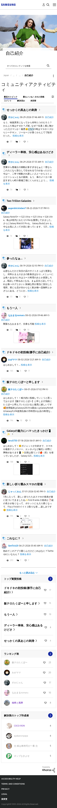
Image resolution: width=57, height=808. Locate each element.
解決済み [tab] (21, 101)
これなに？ (13, 538)
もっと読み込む (27, 572)
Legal (4, 794)
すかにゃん (13, 117)
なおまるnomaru (16, 315)
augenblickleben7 (17, 208)
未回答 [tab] (33, 101)
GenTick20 (13, 545)
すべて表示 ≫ (28, 579)
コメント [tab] (8, 101)
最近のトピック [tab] (10, 97)
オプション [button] (49, 76)
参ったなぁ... (15, 258)
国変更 (4, 799)
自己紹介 (49, 117)
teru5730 (12, 440)
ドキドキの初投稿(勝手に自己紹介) (28, 352)
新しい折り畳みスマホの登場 (25, 484)
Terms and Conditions (13, 784)
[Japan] (8, 4)
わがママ (12, 359)
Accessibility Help (11, 779)
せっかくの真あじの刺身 (22, 110)
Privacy (5, 789)
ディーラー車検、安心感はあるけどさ (30, 152)
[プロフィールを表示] (4, 117)
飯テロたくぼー (16, 389)
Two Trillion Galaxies (19, 201)
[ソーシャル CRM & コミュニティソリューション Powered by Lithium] (48, 769)
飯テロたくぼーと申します (23, 382)
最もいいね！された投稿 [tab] (33, 97)
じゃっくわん (14, 491)
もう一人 (12, 308)
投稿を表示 (18, 135)
